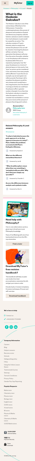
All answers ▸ (10, 132)
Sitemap (7, 373)
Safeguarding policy (10, 359)
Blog (5, 347)
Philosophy (14, 8)
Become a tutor (9, 353)
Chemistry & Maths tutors (10, 419)
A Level (22, 8)
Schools (6, 356)
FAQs (6, 362)
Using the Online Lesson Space (12, 366)
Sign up (30, 3)
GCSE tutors (8, 405)
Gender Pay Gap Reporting (13, 381)
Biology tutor (8, 399)
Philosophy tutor (19, 108)
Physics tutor (8, 396)
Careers (6, 344)
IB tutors (7, 410)
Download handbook (17, 296)
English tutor (8, 402)
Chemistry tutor (9, 393)
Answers (6, 8)
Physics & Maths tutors (9, 414)
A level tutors (8, 408)
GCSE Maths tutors (10, 424)
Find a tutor (17, 244)
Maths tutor (8, 390)
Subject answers (9, 350)
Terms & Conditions (10, 375)
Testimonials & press (11, 370)
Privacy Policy (8, 378)
